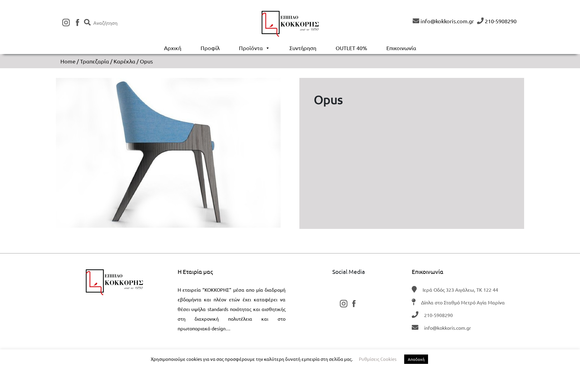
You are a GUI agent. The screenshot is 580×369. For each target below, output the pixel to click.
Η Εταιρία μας (195, 271)
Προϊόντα (251, 48)
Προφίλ (210, 48)
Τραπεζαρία (94, 61)
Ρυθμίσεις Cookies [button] (378, 359)
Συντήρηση (302, 48)
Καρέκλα (124, 61)
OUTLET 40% (351, 48)
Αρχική (172, 48)
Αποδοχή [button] (416, 359)
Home (68, 61)
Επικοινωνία (401, 48)
